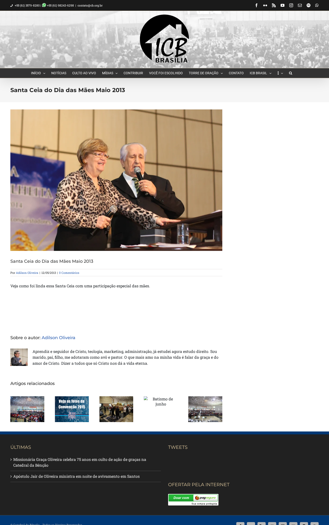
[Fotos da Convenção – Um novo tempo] (72, 409)
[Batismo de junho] (161, 401)
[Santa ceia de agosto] (27, 409)
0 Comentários (69, 273)
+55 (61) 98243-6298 (60, 5)
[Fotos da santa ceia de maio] (205, 409)
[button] (290, 73)
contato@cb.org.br (90, 5)
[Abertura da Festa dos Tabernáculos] (116, 409)
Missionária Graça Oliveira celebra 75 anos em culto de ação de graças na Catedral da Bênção (79, 462)
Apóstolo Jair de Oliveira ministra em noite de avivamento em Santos (76, 476)
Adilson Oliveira (27, 273)
